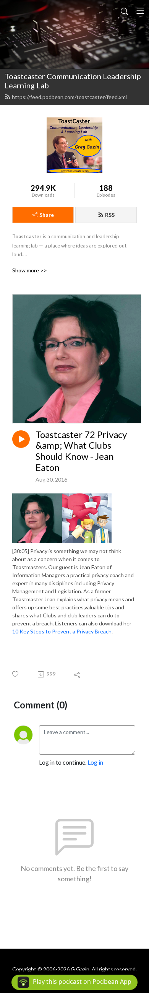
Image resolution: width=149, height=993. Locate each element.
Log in (95, 762)
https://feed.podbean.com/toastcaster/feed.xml (69, 97)
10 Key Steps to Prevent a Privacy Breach (62, 631)
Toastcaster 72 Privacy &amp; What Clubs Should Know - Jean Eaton (81, 451)
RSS (110, 215)
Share (46, 215)
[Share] (77, 674)
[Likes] (15, 674)
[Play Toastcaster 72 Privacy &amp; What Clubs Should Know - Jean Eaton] (21, 439)
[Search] (124, 10)
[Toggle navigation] (140, 10)
